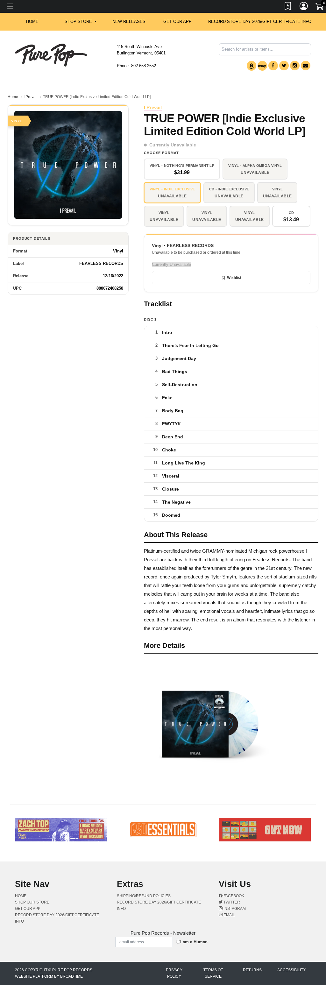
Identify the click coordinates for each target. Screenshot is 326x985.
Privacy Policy (174, 973)
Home (13, 97)
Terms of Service (213, 973)
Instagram (234, 908)
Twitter (231, 902)
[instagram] (294, 65)
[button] (80, 21)
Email (229, 915)
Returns (252, 970)
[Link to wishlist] (288, 7)
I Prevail (31, 97)
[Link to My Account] (304, 7)
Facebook (233, 896)
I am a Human (194, 941)
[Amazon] (251, 65)
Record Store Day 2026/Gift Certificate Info (259, 21)
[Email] (305, 65)
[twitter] (284, 65)
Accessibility (291, 970)
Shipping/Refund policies (144, 896)
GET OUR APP (177, 21)
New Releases (128, 21)
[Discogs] (262, 65)
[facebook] (273, 65)
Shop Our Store (32, 902)
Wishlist (234, 277)
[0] (320, 7)
